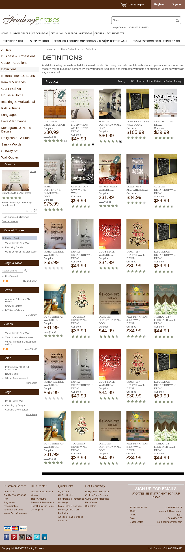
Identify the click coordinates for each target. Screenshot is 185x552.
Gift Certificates (65, 495)
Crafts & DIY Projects (109, 33)
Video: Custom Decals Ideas (19, 337)
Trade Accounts (38, 499)
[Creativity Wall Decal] (165, 103)
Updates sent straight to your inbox (156, 495)
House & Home (12, 95)
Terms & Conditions (13, 509)
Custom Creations (14, 63)
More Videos (31, 349)
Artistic (6, 50)
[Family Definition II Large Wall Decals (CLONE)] (55, 169)
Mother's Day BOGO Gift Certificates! (17, 368)
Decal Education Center (42, 506)
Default (158, 81)
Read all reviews (10, 221)
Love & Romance (13, 121)
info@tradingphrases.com (169, 522)
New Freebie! (11, 374)
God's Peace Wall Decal (107, 253)
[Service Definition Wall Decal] (110, 104)
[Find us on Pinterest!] (14, 539)
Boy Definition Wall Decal (54, 318)
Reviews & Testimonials (42, 502)
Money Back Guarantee (15, 513)
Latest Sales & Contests (69, 506)
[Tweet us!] (37, 539)
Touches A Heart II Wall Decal (135, 255)
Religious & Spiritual (15, 138)
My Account (63, 491)
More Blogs (31, 414)
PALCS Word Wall (14, 401)
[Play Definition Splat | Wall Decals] (137, 299)
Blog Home (9, 502)
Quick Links (65, 486)
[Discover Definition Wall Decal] (110, 299)
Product (141, 81)
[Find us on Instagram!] (22, 539)
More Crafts (31, 315)
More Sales (31, 383)
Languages (9, 115)
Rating (177, 81)
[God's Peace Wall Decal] (110, 234)
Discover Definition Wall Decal (110, 320)
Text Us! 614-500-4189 (15, 495)
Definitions (8, 69)
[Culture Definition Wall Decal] (165, 169)
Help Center (119, 27)
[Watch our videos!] (29, 539)
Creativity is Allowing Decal (137, 188)
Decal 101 (57, 33)
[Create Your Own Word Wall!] (82, 169)
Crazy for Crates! (13, 306)
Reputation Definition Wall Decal (165, 255)
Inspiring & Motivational (18, 102)
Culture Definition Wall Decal (165, 190)
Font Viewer (91, 502)
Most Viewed (11, 276)
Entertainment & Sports (18, 76)
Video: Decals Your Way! (17, 243)
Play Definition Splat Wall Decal (137, 320)
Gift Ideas (85, 33)
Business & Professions (18, 56)
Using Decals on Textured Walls (20, 252)
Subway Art (9, 151)
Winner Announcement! (16, 378)
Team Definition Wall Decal (137, 123)
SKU (132, 81)
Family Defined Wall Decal (54, 253)
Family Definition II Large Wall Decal (52, 191)
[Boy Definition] (55, 299)
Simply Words (11, 144)
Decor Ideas (40, 33)
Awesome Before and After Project (18, 300)
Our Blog (71, 33)
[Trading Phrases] (29, 19)
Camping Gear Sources (16, 409)
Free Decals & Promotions (71, 499)
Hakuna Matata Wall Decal (109, 188)
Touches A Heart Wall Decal (79, 320)
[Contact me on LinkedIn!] (44, 539)
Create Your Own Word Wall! (79, 190)
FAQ (6, 499)
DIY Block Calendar (15, 310)
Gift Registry (37, 509)
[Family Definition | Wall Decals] (82, 234)
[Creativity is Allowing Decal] (137, 169)
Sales (169, 81)
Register (159, 4)
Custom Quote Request (96, 495)
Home (4, 33)
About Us (62, 520)
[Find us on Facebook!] (6, 539)
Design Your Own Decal (97, 491)
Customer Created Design (54, 123)
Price (149, 81)
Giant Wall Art (11, 89)
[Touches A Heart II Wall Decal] (137, 234)
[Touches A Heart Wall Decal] (82, 299)
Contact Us (9, 491)
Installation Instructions (42, 491)
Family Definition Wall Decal (82, 255)
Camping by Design (15, 405)
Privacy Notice (11, 506)
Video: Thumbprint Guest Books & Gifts (20, 343)
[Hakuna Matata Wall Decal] (110, 169)
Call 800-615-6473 (139, 27)
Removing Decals (14, 247)
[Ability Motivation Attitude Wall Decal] (15, 180)
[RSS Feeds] (5, 281)
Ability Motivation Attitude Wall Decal (81, 126)
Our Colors (90, 506)
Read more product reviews (15, 217)
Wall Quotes (10, 157)
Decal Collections (70, 49)
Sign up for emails (156, 488)
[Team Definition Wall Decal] (137, 104)
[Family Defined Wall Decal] (55, 234)
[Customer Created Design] (55, 104)
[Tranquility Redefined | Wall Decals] (165, 299)
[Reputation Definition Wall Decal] (165, 234)
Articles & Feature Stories (70, 517)
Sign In (176, 4)
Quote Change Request (97, 499)
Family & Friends (13, 82)
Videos (34, 495)
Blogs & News (30, 281)
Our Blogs (63, 502)
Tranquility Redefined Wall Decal (164, 320)
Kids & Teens (10, 108)
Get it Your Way (95, 486)
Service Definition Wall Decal (110, 125)
